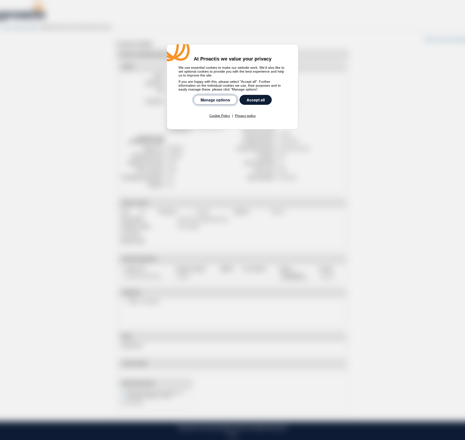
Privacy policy (245, 116)
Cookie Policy (219, 116)
